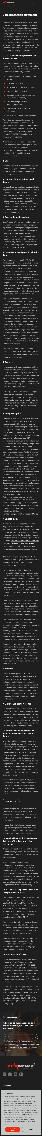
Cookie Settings (21, 1121)
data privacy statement (20, 1047)
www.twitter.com (32, 541)
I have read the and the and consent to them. (22, 1047)
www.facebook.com (18, 541)
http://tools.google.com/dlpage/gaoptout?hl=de (20, 514)
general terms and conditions (28, 1045)
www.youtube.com (10, 543)
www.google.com (27, 543)
